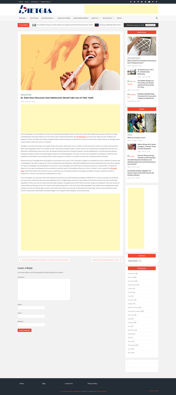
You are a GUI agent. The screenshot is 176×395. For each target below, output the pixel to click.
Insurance (131, 315)
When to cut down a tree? (136, 137)
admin (22, 101)
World (129, 135)
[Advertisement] (121, 9)
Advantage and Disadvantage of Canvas (106, 260)
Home (21, 2)
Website (20, 321)
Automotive (131, 273)
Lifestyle (94, 18)
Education (34, 18)
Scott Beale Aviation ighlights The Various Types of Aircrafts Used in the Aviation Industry (140, 173)
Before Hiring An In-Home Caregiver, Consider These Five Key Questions (147, 146)
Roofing (130, 334)
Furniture (131, 300)
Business (22, 18)
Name (20, 304)
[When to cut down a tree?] (141, 123)
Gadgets (130, 304)
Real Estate (131, 330)
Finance (130, 292)
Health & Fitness (64, 18)
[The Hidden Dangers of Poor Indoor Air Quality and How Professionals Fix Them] (131, 82)
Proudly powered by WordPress (70, 391)
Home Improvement (80, 18)
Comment (21, 277)
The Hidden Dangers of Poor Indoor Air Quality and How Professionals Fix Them (54, 25)
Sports (130, 341)
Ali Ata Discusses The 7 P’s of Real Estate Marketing (146, 72)
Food (129, 296)
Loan (129, 326)
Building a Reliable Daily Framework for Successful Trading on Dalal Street (115, 25)
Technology (107, 18)
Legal (129, 319)
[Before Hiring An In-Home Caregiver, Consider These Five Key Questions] (131, 146)
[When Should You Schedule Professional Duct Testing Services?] (141, 46)
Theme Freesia (101, 391)
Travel (119, 18)
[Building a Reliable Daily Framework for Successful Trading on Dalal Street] (86, 25)
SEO (129, 337)
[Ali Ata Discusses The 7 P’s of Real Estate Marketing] (131, 72)
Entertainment (47, 18)
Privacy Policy (46, 2)
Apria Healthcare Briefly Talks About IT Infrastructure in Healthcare (45, 260)
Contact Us (34, 2)
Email (20, 313)
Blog (27, 2)
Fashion (130, 288)
